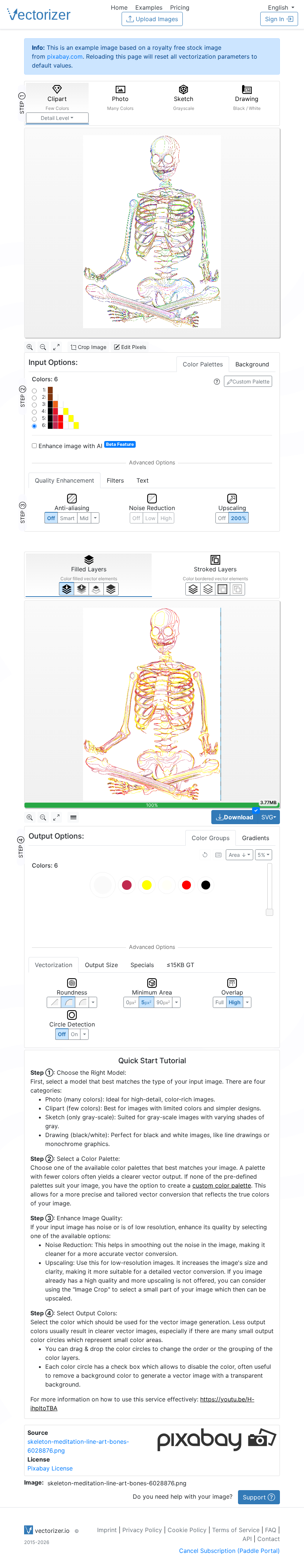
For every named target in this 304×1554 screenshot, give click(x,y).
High (166, 518)
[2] (222, 588)
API (247, 1538)
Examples (148, 7)
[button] (281, 7)
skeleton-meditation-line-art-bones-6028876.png (116, 1483)
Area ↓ (237, 855)
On (74, 1034)
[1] (96, 588)
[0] (66, 588)
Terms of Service (236, 1530)
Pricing (179, 7)
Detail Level (55, 118)
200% (238, 518)
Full (219, 1002)
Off (62, 1034)
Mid (84, 518)
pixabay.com (65, 56)
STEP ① (22, 103)
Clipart (57, 103)
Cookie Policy (187, 1530)
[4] (111, 588)
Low (150, 518)
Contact (268, 1538)
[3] (237, 588)
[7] (193, 588)
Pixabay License (50, 1468)
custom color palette (221, 1185)
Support (255, 1497)
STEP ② (22, 396)
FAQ (270, 1530)
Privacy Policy (142, 1530)
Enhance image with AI (85, 445)
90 (163, 1002)
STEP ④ (20, 847)
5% (261, 855)
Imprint (107, 1530)
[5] (207, 588)
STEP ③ (22, 512)
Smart (67, 518)
